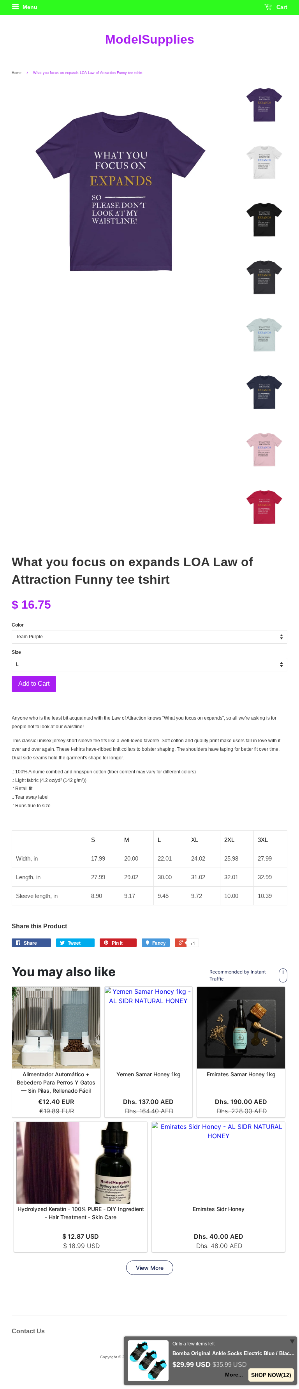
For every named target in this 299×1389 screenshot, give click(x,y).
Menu (29, 7)
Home (16, 73)
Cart (281, 7)
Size (16, 652)
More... (234, 1374)
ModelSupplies (149, 39)
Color (18, 625)
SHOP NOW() (271, 1375)
